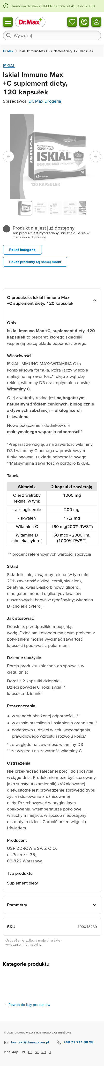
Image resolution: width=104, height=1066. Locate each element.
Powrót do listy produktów (29, 1004)
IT (50, 1052)
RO (43, 1052)
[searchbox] (52, 35)
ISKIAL (9, 65)
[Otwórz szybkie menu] (8, 22)
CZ (30, 1052)
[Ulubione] (72, 22)
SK (37, 1052)
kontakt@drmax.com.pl (30, 1042)
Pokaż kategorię (22, 250)
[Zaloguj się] (84, 22)
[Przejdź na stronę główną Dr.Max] (30, 22)
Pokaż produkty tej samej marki (35, 262)
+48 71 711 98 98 (78, 1042)
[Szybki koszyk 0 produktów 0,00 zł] (96, 22)
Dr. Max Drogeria (45, 101)
